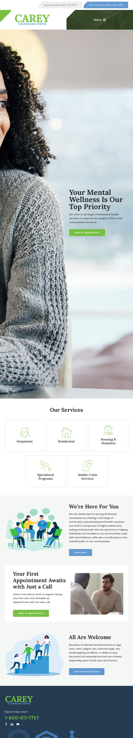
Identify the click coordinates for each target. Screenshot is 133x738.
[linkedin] (12, 724)
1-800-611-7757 (22, 718)
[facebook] (6, 724)
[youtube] (18, 724)
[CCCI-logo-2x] (19, 697)
